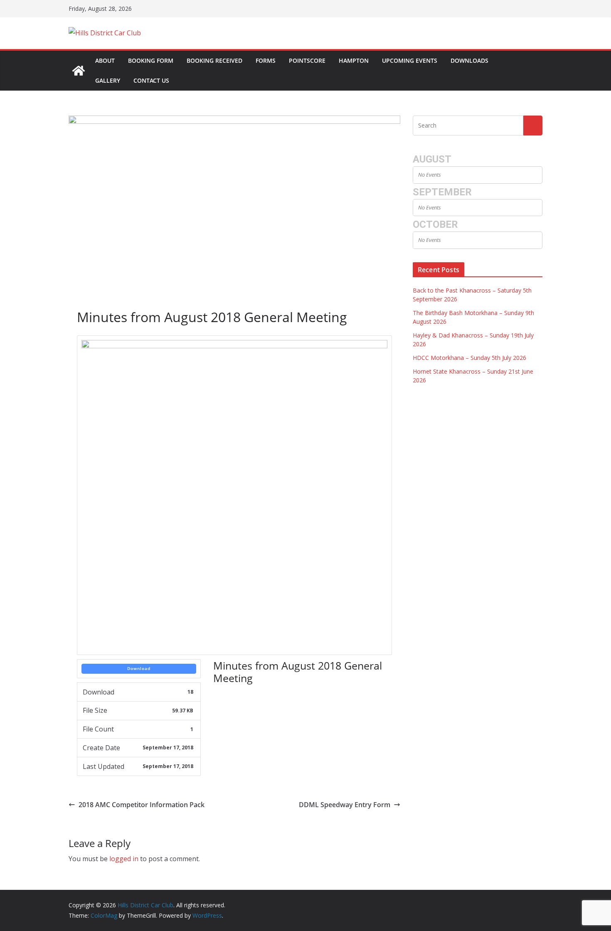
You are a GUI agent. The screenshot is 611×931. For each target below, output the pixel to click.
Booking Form (150, 60)
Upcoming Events (409, 60)
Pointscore (307, 60)
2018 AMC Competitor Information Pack (141, 804)
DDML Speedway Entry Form (344, 804)
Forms (266, 60)
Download (138, 668)
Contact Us (151, 80)
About (105, 60)
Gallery (107, 80)
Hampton (354, 60)
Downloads (469, 60)
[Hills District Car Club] (79, 71)
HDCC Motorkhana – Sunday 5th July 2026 (469, 358)
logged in (123, 858)
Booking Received (214, 60)
